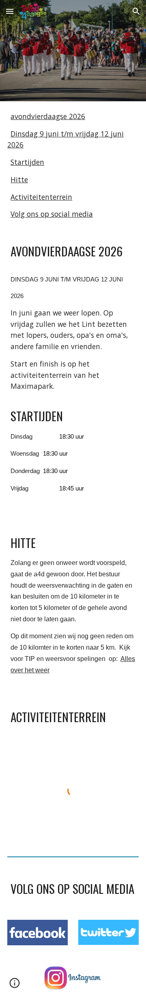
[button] (9, 11)
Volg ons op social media (52, 214)
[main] (73, 375)
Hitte (19, 179)
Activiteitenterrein (41, 197)
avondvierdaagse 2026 (48, 116)
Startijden (27, 162)
